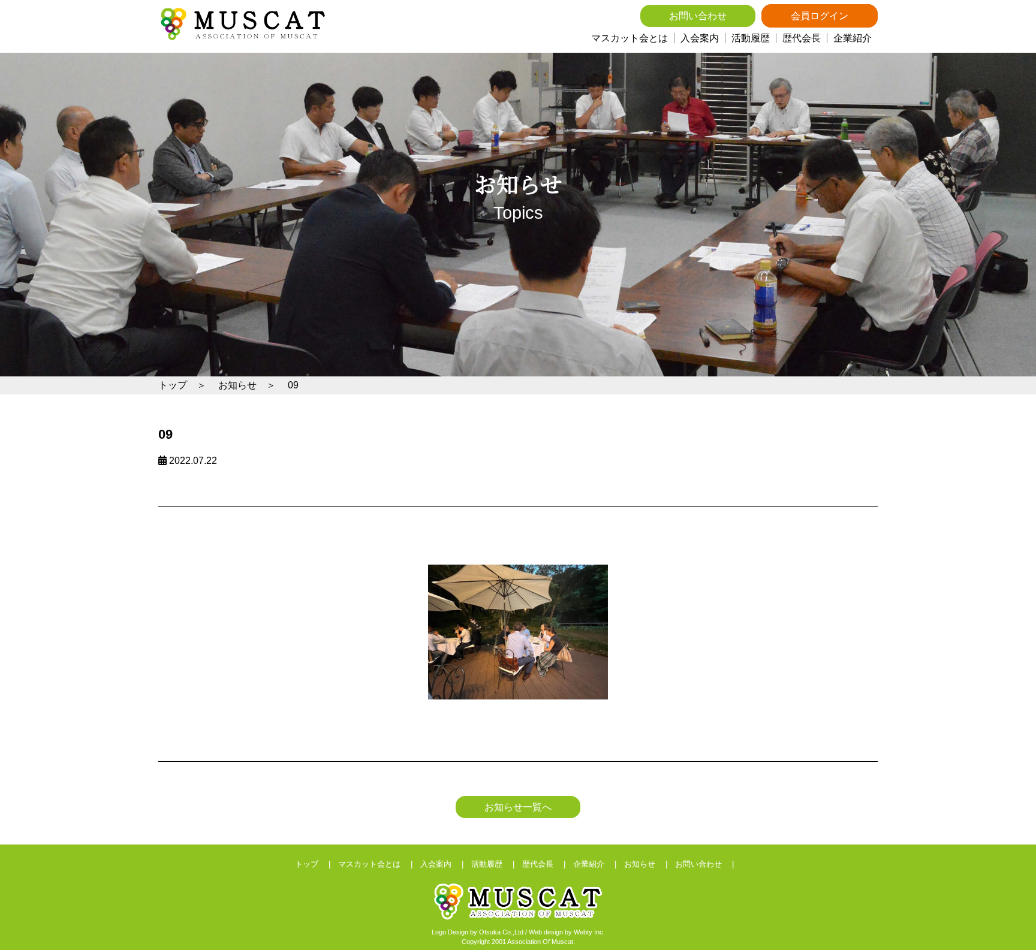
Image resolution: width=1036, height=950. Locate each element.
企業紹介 (852, 38)
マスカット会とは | (379, 863)
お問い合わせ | (708, 863)
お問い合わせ (698, 16)
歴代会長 (801, 38)
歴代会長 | (547, 863)
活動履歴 (750, 38)
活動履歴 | (496, 863)
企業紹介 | (598, 863)
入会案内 (699, 38)
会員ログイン (819, 16)
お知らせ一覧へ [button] (518, 807)
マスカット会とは (629, 38)
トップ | (316, 863)
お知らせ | (649, 863)
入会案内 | (445, 863)
